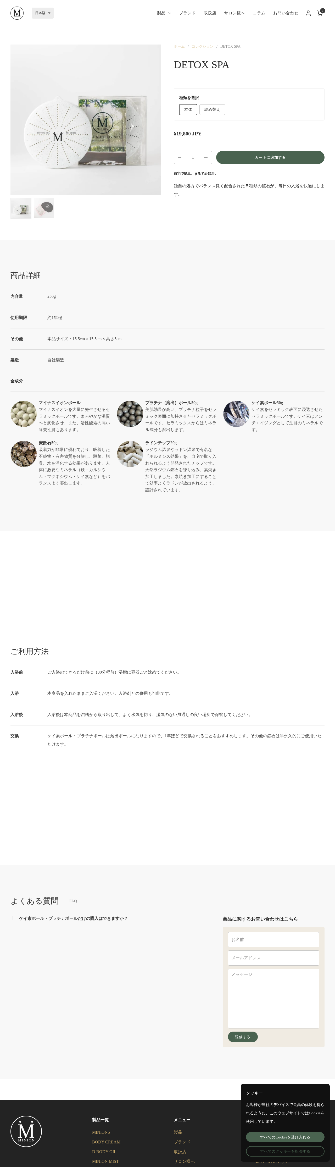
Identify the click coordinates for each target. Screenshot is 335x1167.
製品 (178, 1132)
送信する (242, 1037)
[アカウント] (308, 13)
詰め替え (212, 109)
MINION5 (101, 1132)
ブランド (182, 1142)
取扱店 (180, 1151)
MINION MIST (105, 1161)
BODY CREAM (106, 1142)
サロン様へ (184, 1161)
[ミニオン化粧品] (17, 13)
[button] (43, 13)
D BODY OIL (104, 1151)
